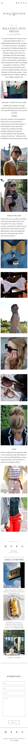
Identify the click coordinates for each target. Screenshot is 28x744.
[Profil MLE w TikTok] (25, 3)
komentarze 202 (14, 541)
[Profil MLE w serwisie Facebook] (19, 3)
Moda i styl (14, 25)
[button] (2, 3)
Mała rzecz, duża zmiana (14, 30)
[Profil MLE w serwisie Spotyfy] (23, 3)
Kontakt (16, 740)
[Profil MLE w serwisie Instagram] (16, 3)
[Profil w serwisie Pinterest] (21, 3)
